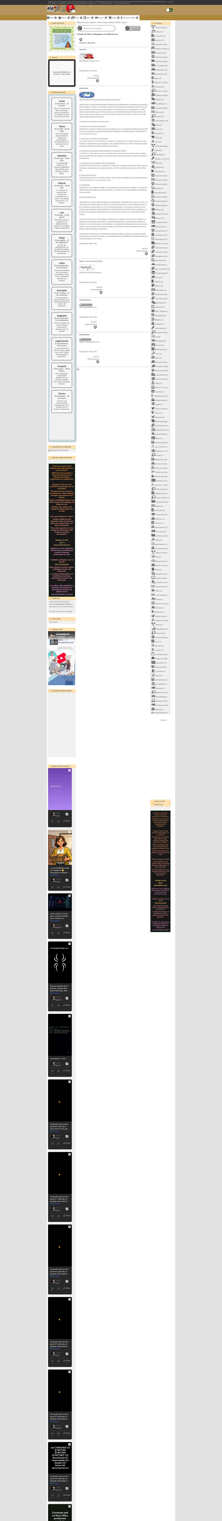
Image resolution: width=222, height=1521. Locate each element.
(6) (161, 70)
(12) (159, 100)
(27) (159, 32)
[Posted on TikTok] (67, 814)
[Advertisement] (163, 759)
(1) (158, 125)
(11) (162, 49)
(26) (162, 27)
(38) (163, 91)
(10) (160, 303)
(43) (162, 294)
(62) (160, 290)
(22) (163, 44)
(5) (159, 167)
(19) (163, 57)
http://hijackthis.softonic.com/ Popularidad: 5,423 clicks (89, 60)
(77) (159, 40)
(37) (160, 36)
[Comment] (58, 887)
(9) (157, 78)
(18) (161, 66)
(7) (161, 104)
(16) (157, 142)
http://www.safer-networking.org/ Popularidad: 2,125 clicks (91, 271)
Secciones (158, 23)
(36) (161, 74)
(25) (159, 116)
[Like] (52, 887)
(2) (160, 227)
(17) (162, 83)
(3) (158, 133)
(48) (160, 53)
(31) (163, 61)
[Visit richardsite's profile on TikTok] (52, 814)
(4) (162, 159)
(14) (162, 239)
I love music (53, 622)
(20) (163, 180)
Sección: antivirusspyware (93, 77)
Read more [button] (54, 875)
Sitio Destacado (160, 903)
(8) (162, 108)
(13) (159, 129)
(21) (163, 214)
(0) (162, 176)
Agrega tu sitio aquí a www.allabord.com (160, 883)
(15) (159, 87)
